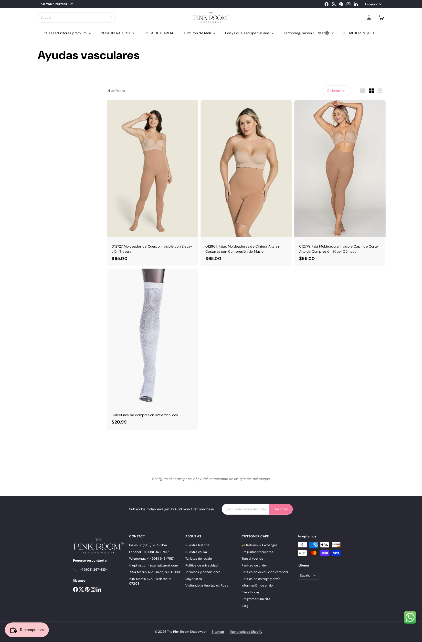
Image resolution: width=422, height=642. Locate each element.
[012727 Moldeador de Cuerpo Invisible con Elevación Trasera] (152, 183)
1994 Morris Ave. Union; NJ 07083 (154, 572)
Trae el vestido (252, 558)
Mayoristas (193, 579)
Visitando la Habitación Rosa (206, 585)
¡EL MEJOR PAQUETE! (360, 33)
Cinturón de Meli (198, 33)
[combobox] (77, 17)
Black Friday (251, 592)
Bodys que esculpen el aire (247, 33)
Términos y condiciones (203, 572)
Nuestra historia (197, 545)
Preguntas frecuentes (257, 552)
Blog (245, 606)
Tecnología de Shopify (246, 632)
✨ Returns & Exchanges (259, 545)
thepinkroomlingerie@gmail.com (153, 565)
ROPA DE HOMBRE (159, 33)
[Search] (111, 17)
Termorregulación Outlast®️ (307, 33)
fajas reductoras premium (65, 33)
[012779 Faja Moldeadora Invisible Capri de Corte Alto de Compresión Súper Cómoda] (340, 183)
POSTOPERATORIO (116, 33)
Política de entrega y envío (261, 579)
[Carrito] (381, 17)
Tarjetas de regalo (198, 558)
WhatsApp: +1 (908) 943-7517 (151, 558)
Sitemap (217, 632)
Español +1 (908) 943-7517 (149, 552)
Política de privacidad (201, 565)
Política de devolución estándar (265, 572)
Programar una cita (256, 599)
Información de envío (257, 585)
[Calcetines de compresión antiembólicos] (152, 349)
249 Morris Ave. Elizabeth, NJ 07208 (150, 581)
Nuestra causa (196, 552)
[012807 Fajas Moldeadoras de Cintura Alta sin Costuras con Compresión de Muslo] (246, 183)
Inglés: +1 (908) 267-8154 (148, 545)
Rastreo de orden (254, 565)
